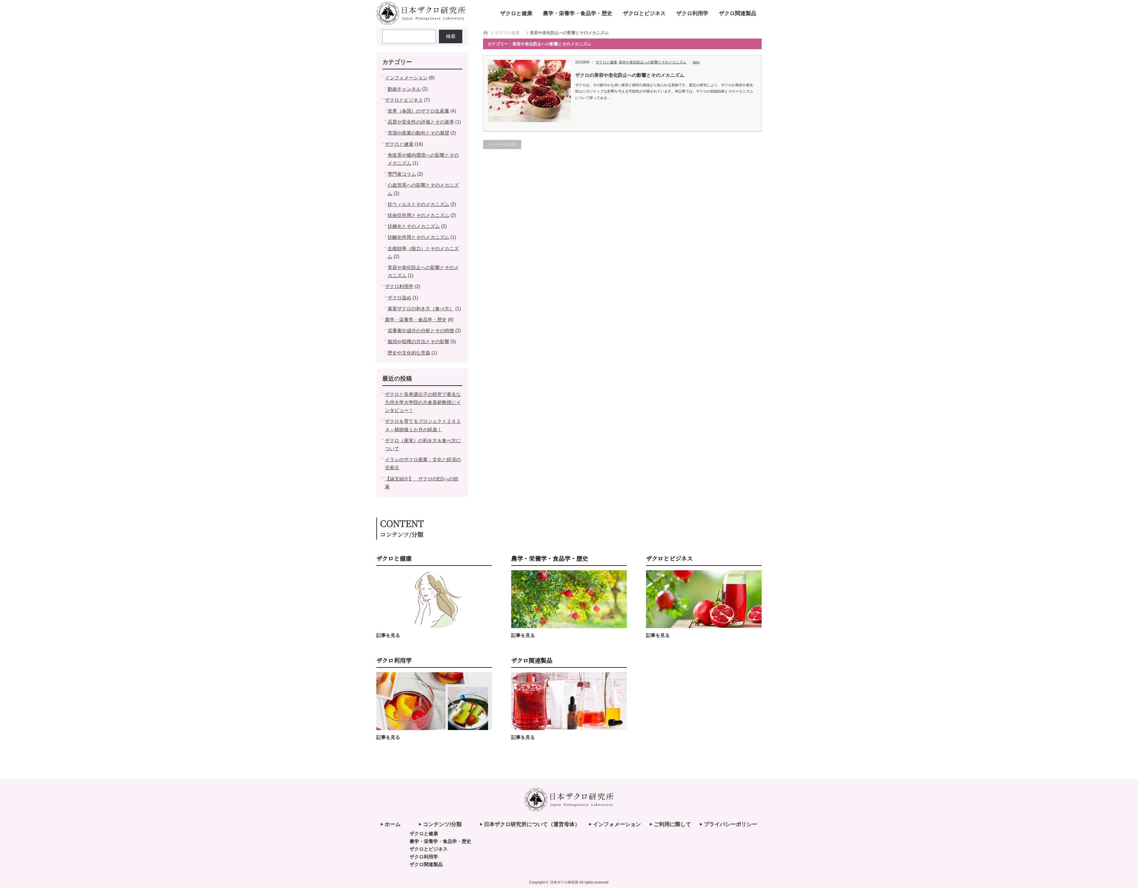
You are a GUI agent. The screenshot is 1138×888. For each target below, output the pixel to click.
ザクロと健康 (516, 13)
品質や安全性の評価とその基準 (421, 121)
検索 (450, 36)
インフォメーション (406, 77)
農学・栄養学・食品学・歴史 (577, 13)
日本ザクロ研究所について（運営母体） (532, 824)
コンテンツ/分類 (442, 824)
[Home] (485, 33)
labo (696, 62)
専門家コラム (402, 174)
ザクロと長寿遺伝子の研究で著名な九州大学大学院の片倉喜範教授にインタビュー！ (423, 402)
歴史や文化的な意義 (409, 352)
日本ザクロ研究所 (564, 882)
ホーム (393, 824)
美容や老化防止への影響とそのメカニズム (652, 62)
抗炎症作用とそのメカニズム (418, 215)
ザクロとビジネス (644, 13)
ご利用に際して (672, 824)
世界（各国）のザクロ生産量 (418, 111)
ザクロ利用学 (692, 13)
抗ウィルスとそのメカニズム (418, 204)
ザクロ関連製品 (737, 13)
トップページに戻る (502, 144)
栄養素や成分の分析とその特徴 (421, 330)
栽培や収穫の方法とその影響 (418, 341)
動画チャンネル (404, 89)
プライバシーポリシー (730, 824)
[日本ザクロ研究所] (420, 22)
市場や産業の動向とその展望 (418, 132)
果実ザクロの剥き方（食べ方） (421, 308)
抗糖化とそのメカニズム (414, 226)
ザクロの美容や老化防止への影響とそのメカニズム (629, 75)
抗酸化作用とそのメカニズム (418, 237)
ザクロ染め (399, 297)
